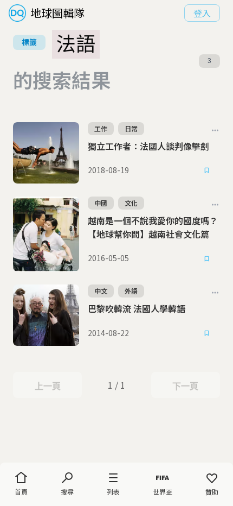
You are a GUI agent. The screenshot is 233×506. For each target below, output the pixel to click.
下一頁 (185, 386)
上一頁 (47, 386)
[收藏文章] (207, 170)
